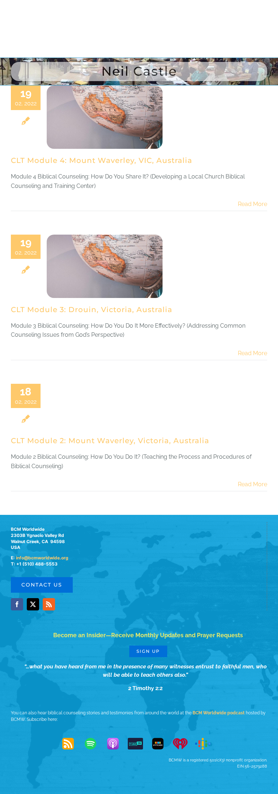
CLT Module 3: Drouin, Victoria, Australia (91, 309)
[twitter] (33, 604)
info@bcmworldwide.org (42, 557)
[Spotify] (94, 743)
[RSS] (71, 743)
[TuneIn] (139, 743)
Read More (252, 204)
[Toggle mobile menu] (263, 13)
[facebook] (17, 604)
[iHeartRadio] (184, 743)
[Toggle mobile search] (248, 13)
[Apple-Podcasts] (116, 743)
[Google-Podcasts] (206, 743)
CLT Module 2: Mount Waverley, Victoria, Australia (110, 440)
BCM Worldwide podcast (219, 712)
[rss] (49, 604)
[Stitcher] (161, 743)
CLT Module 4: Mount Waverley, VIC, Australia (101, 160)
